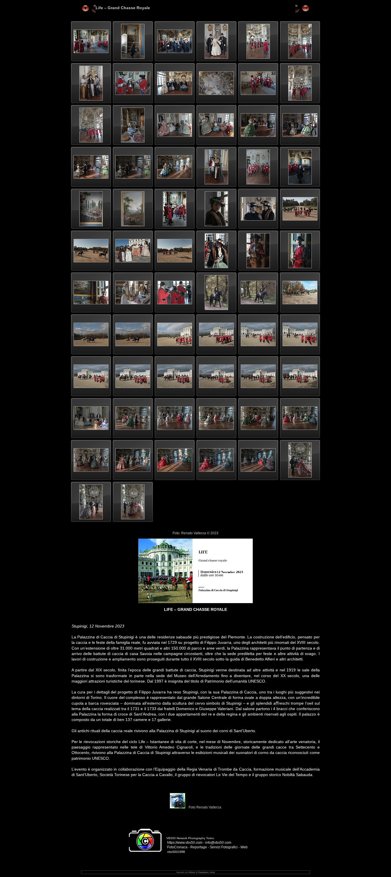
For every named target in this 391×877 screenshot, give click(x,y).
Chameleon (203, 872)
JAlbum (191, 872)
